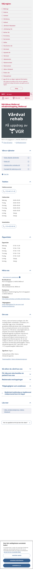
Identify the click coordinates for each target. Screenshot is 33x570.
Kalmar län (6, 32)
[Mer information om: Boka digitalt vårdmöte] (28, 158)
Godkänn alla (16, 565)
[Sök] (31, 94)
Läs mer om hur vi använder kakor (12, 552)
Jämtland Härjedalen (9, 25)
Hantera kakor (16, 555)
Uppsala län (6, 52)
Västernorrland (7, 62)
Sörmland (6, 49)
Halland (5, 22)
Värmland (6, 56)
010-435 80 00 (10, 226)
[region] (16, 555)
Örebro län (6, 72)
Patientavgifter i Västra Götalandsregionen (14, 359)
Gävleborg (6, 19)
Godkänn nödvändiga (16, 560)
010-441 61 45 (10, 191)
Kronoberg (6, 36)
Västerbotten (7, 59)
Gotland (5, 15)
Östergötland (7, 76)
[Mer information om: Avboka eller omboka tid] (28, 165)
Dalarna (5, 12)
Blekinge (5, 9)
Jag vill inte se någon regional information (15, 79)
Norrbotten (6, 39)
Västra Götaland (8, 69)
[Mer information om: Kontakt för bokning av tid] (28, 169)
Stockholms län (7, 46)
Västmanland (7, 66)
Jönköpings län (7, 29)
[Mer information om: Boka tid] (28, 161)
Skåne (5, 42)
